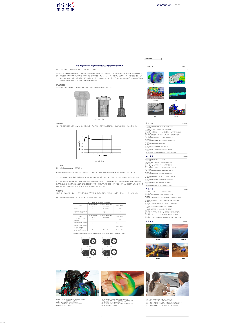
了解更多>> (184, 66)
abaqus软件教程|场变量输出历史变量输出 (160, 182)
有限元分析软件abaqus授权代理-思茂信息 (161, 209)
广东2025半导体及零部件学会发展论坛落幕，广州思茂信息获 (166, 217)
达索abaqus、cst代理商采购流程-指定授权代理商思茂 (164, 215)
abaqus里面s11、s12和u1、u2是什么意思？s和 (162, 176)
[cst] (146, 137)
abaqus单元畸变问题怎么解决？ (158, 143)
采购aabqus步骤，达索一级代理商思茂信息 (162, 126)
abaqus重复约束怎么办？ (67, 305)
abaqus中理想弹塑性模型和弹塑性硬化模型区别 (162, 140)
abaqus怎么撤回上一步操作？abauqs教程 (161, 173)
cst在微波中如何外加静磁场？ (110, 305)
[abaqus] (147, 140)
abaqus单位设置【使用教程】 (157, 159)
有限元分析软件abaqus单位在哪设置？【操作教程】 (163, 168)
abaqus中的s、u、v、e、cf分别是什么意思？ (161, 185)
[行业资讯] (147, 126)
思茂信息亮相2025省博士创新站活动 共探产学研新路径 (165, 135)
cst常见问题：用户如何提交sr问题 (111, 302)
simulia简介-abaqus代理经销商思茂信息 (161, 129)
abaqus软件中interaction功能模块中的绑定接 (161, 170)
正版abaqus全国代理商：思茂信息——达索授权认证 (164, 203)
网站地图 (2, 322)
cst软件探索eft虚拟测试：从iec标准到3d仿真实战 (160, 137)
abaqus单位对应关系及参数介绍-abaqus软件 (161, 179)
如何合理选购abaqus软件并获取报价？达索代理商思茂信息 (166, 132)
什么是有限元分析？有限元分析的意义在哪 (161, 162)
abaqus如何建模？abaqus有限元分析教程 (161, 165)
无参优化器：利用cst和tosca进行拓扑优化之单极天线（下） (118, 301)
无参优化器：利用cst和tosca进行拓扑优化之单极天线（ (161, 152)
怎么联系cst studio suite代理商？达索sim (161, 206)
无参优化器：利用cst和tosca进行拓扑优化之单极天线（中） (118, 303)
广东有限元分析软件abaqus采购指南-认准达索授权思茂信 (165, 212)
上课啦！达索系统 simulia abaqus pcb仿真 (161, 149)
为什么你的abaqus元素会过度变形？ (159, 146)
